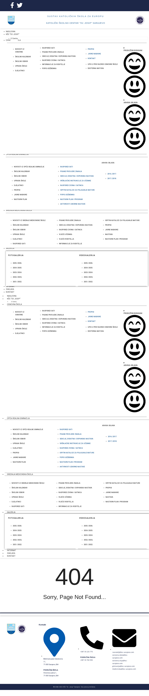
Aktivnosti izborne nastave (72, 204)
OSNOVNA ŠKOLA (14, 304)
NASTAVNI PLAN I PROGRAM (71, 199)
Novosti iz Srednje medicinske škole (29, 220)
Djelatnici (20, 71)
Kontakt (92, 58)
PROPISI (17, 190)
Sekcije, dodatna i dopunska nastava (77, 176)
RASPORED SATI (19, 244)
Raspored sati (66, 167)
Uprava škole (21, 66)
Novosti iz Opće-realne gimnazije (29, 167)
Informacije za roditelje (70, 244)
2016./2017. (112, 174)
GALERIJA (11, 512)
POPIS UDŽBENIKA (67, 195)
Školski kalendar (23, 57)
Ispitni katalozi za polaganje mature (122, 220)
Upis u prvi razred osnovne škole (103, 64)
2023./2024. (17, 272)
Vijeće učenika (65, 234)
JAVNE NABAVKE (20, 195)
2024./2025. (17, 268)
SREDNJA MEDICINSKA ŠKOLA (20, 474)
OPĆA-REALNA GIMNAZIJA (18, 418)
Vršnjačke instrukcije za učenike (75, 181)
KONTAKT (11, 556)
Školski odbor (21, 61)
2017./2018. (112, 179)
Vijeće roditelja (66, 239)
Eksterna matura (96, 68)
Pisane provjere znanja (71, 171)
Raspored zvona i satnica (71, 185)
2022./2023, (17, 277)
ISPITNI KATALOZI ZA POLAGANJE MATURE (77, 190)
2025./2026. (17, 263)
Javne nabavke (94, 54)
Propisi (91, 49)
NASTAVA (109, 234)
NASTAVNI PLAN (20, 199)
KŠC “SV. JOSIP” (13, 299)
